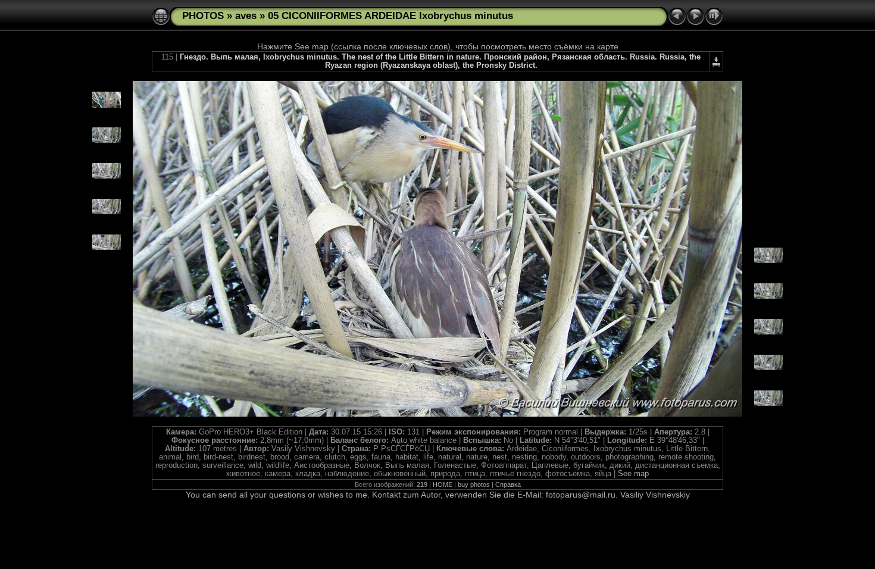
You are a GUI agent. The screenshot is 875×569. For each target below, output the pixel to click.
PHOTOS (203, 15)
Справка (508, 484)
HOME (442, 484)
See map (633, 474)
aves (246, 15)
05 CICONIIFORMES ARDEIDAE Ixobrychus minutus (390, 15)
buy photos (474, 484)
